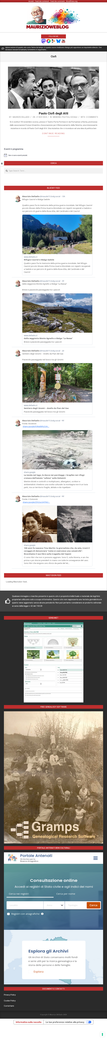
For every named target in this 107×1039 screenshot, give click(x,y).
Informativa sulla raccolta (28, 1022)
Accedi (31, 1)
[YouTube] (63, 41)
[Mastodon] (43, 41)
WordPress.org (71, 1)
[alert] (53, 155)
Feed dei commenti (57, 1)
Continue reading (53, 133)
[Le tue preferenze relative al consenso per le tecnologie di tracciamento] (102, 1034)
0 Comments (92, 117)
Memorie (57, 117)
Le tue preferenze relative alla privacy (65, 1022)
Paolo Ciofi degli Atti (53, 113)
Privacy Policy (10, 995)
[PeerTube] (53, 41)
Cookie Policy (10, 1001)
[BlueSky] (58, 41)
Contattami (9, 1006)
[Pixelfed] (48, 41)
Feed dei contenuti (42, 1)
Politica (66, 117)
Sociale (74, 117)
